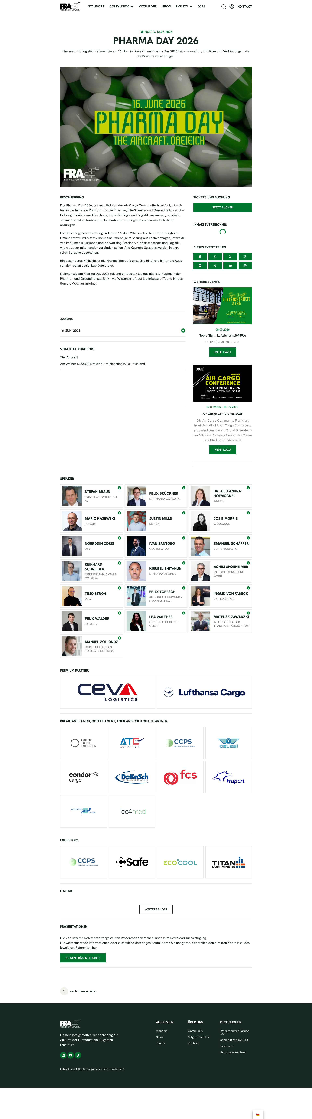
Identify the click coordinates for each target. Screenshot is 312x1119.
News (166, 6)
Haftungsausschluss (232, 1052)
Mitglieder (147, 6)
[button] (122, 318)
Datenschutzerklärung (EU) (234, 1032)
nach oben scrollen (83, 991)
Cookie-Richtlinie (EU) (234, 1040)
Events (182, 6)
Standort (96, 6)
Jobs (201, 6)
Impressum (227, 1046)
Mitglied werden (198, 1037)
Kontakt (193, 1043)
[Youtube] (70, 1055)
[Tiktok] (78, 1055)
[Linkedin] (63, 1055)
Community (119, 6)
